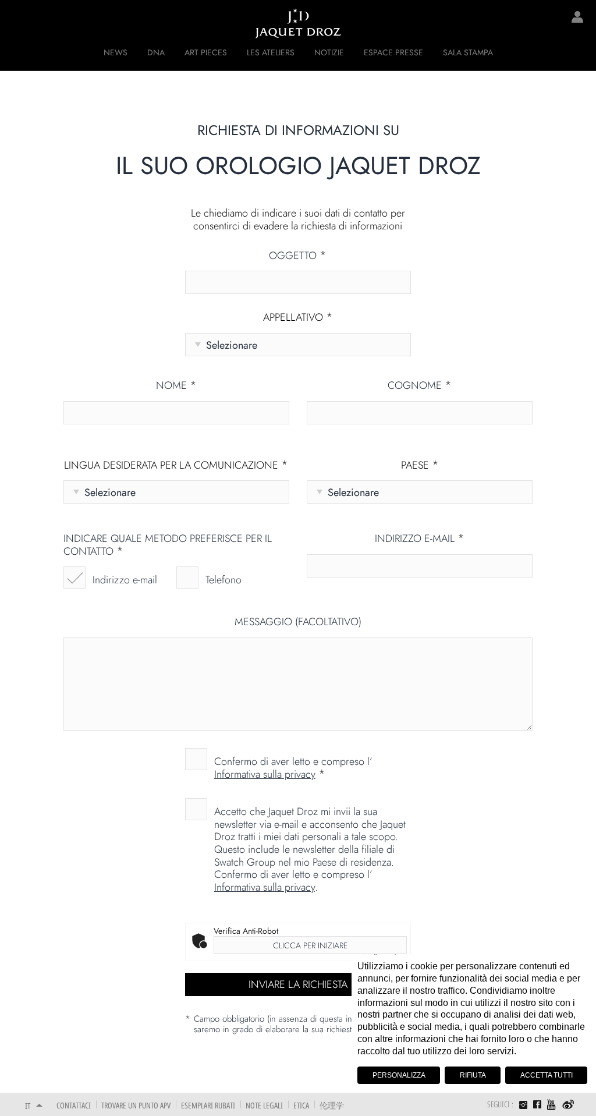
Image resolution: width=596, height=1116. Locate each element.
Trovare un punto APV (136, 1105)
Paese (420, 465)
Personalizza (398, 1075)
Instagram (523, 1106)
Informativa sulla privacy (264, 774)
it (27, 1105)
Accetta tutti (546, 1075)
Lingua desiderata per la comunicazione (176, 465)
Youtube (551, 1104)
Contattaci (73, 1105)
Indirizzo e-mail (125, 579)
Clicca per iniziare (310, 945)
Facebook (537, 1104)
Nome (176, 386)
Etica (301, 1105)
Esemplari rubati (208, 1105)
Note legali (264, 1105)
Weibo (568, 1105)
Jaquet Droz (17, 23)
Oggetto (298, 256)
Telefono (223, 579)
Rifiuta (473, 1075)
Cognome (420, 386)
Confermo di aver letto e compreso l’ (293, 767)
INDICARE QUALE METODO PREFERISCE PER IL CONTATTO (167, 545)
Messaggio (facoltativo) (298, 622)
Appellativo (298, 317)
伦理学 (332, 1105)
